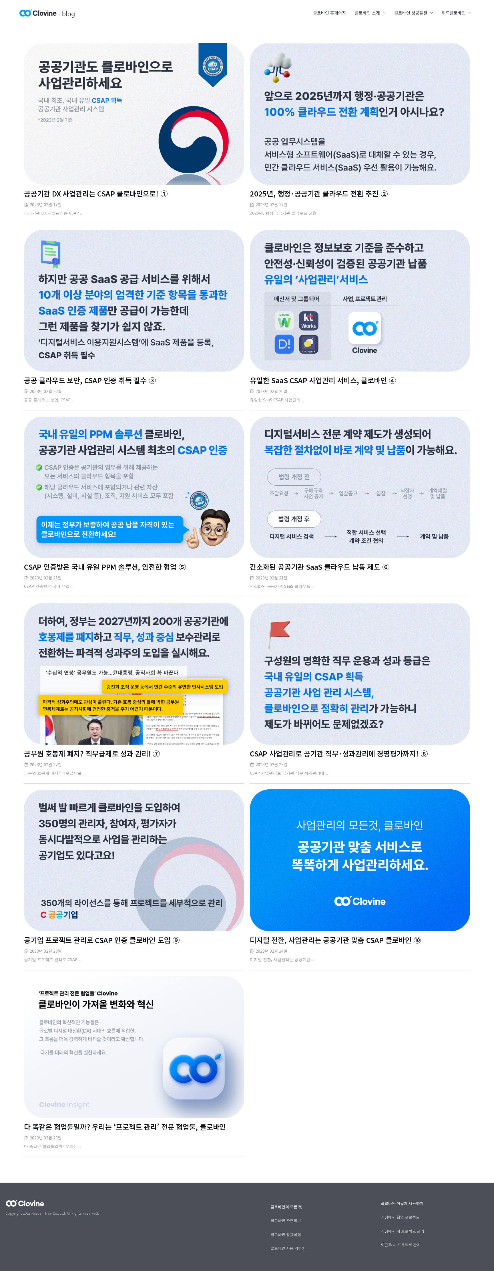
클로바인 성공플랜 (410, 13)
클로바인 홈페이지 (329, 13)
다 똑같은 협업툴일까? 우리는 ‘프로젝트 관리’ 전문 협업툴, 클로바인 (125, 1126)
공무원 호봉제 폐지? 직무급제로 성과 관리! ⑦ (92, 753)
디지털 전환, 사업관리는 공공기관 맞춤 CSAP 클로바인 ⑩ (335, 940)
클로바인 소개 (367, 13)
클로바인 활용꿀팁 (285, 1234)
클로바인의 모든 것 (286, 1206)
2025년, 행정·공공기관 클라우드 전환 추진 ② (319, 193)
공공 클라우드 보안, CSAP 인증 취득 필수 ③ (90, 380)
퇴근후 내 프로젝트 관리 (401, 1244)
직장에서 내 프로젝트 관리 (402, 1231)
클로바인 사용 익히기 (288, 1248)
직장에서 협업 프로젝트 (400, 1217)
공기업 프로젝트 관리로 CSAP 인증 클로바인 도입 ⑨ (102, 940)
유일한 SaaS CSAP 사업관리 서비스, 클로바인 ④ (323, 380)
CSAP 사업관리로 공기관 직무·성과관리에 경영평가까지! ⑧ (338, 753)
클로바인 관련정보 (285, 1220)
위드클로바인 (454, 13)
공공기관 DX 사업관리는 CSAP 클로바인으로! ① (95, 193)
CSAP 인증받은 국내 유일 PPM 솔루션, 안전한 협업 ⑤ (105, 566)
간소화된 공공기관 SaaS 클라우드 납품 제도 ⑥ (319, 566)
